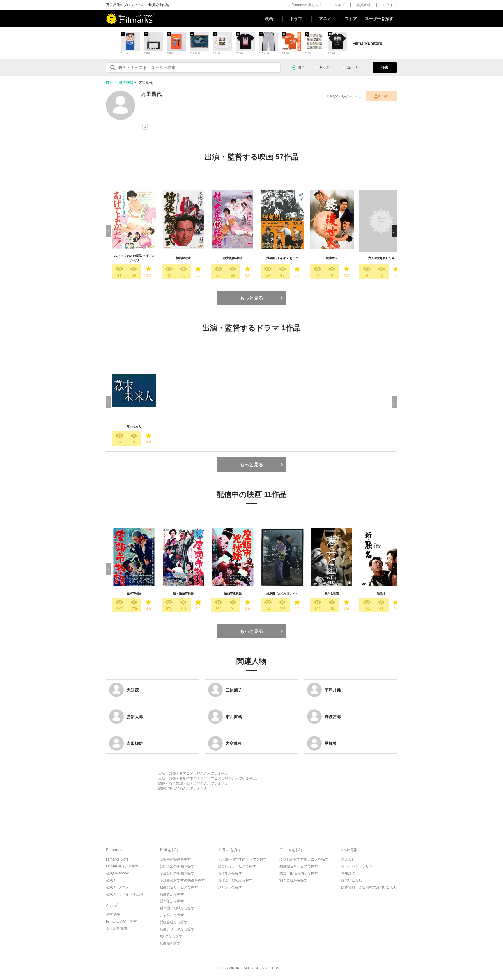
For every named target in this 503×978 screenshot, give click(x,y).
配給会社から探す (173, 922)
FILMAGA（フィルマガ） (126, 866)
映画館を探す (170, 943)
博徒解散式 (183, 258)
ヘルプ (339, 5)
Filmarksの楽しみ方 (306, 5)
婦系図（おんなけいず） (282, 593)
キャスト (326, 67)
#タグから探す (171, 936)
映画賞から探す (172, 894)
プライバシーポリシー (358, 866)
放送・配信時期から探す (298, 873)
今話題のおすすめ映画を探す (182, 880)
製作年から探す (172, 901)
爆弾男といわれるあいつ (282, 258)
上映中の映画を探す (175, 859)
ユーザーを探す (379, 18)
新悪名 (381, 593)
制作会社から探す (293, 880)
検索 (384, 67)
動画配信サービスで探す (179, 887)
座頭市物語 (134, 593)
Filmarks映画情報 (119, 83)
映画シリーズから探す (177, 929)
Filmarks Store (117, 859)
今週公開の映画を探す (177, 873)
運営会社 (348, 859)
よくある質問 (116, 929)
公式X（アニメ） (119, 887)
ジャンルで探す (172, 915)
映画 (269, 18)
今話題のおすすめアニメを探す (303, 859)
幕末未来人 (134, 426)
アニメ (325, 18)
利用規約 (348, 873)
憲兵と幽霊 (332, 593)
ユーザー (354, 67)
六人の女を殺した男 (381, 258)
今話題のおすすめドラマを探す (242, 859)
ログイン (389, 5)
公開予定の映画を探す (177, 866)
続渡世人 (332, 258)
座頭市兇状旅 (233, 593)
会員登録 (364, 5)
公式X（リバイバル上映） (126, 894)
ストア (351, 18)
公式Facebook (117, 873)
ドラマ (296, 18)
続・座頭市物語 (183, 593)
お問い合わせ (351, 880)
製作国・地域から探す (177, 908)
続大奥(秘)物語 (232, 258)
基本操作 (113, 915)
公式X (110, 880)
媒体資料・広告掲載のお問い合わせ (369, 887)
